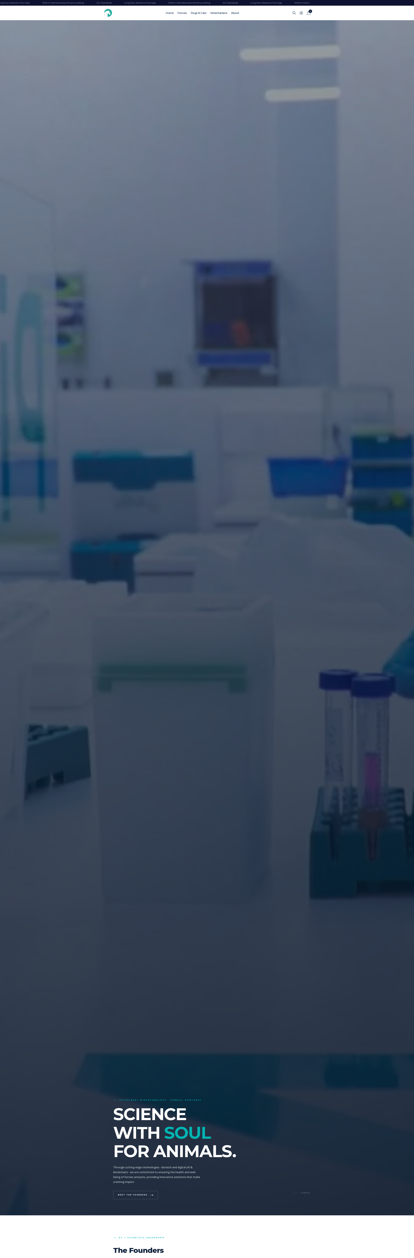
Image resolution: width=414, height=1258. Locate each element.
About (235, 13)
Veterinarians (218, 13)
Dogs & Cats (199, 13)
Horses (182, 13)
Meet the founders (133, 1195)
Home (170, 13)
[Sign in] (301, 13)
